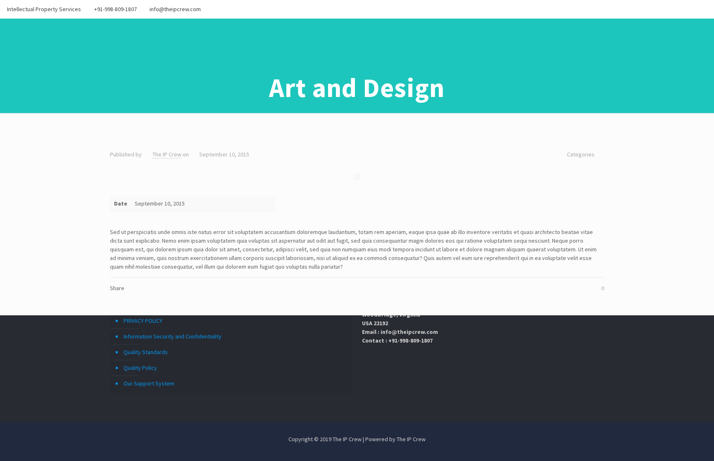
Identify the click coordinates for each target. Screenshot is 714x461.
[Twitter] (680, 9)
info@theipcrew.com (175, 9)
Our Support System (149, 383)
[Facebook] (669, 9)
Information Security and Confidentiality (172, 336)
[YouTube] (691, 9)
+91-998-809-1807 (115, 9)
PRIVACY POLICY (143, 320)
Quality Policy (140, 367)
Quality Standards (146, 352)
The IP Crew (166, 154)
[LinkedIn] (702, 9)
